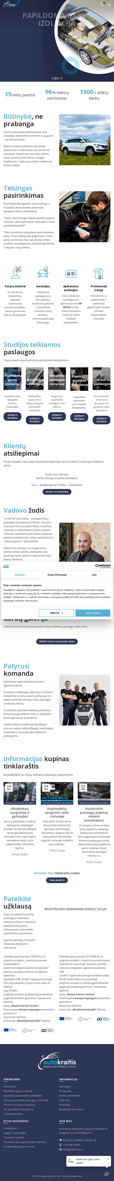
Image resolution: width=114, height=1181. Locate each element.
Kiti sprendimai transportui (19, 1109)
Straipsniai (65, 1091)
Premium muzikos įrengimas (19, 1104)
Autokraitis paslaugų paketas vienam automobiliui (94, 814)
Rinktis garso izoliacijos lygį (34, 72)
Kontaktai (64, 1104)
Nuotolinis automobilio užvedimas (23, 1095)
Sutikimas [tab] (20, 575)
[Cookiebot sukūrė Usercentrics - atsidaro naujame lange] (98, 566)
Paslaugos (65, 1086)
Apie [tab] (94, 575)
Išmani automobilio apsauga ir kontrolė (26, 1100)
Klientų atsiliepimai (69, 1095)
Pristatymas (10, 1128)
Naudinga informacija (71, 1109)
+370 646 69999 (71, 1144)
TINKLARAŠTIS (57, 880)
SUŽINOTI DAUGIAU (12, 416)
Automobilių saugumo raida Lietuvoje (57, 812)
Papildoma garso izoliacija (18, 1091)
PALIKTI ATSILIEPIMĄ (57, 491)
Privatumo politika (14, 1137)
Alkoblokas (10, 1086)
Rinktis (54, 613)
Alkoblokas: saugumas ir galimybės (20, 812)
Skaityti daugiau (20, 854)
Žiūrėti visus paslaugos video (57, 641)
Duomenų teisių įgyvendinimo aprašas (25, 1142)
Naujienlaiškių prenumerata (19, 1146)
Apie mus (64, 1100)
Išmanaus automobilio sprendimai (19, 803)
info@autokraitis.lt (73, 1149)
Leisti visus (93, 613)
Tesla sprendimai (13, 1114)
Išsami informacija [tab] (57, 575)
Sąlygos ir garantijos (15, 1132)
